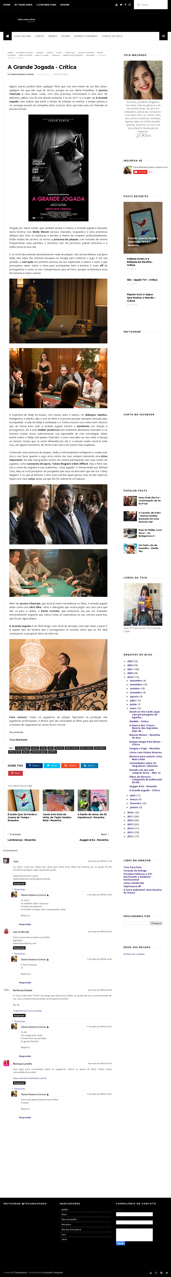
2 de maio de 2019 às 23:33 (100, 990)
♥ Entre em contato (134, 954)
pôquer (56, 55)
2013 (130, 832)
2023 (130, 661)
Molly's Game (42, 55)
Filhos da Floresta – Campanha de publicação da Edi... (145, 779)
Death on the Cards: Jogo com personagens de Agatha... (144, 714)
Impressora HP (132, 886)
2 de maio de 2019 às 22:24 (100, 932)
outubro (135, 688)
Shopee (64, 5)
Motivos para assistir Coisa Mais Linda (145, 758)
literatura (66, 1224)
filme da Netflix (69, 1219)
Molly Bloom (25, 55)
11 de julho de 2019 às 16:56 (99, 895)
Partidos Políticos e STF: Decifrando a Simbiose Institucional (138, 876)
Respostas (19, 889)
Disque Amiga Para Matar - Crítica (145, 743)
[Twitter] (121, 4)
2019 (130, 677)
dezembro (136, 680)
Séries (52, 36)
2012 (130, 836)
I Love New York (46, 5)
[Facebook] (125, 4)
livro (64, 1234)
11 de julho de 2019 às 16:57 (99, 1027)
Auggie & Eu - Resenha (143, 786)
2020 (130, 673)
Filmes (65, 36)
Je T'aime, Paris (23, 5)
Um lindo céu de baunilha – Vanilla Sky (148, 548)
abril (133, 795)
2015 (130, 824)
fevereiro (136, 803)
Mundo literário (86, 36)
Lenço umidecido (134, 883)
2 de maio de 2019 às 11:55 (100, 861)
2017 (130, 816)
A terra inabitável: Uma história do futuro (143, 891)
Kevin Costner (86, 748)
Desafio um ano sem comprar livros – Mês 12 (144, 771)
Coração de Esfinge (135, 870)
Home (6, 5)
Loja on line (22, 36)
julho (133, 700)
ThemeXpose (20, 1272)
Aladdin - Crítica (139, 721)
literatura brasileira (71, 1229)
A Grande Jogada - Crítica (144, 790)
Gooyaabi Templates (53, 1272)
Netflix (65, 1209)
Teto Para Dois (132, 867)
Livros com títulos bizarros (145, 752)
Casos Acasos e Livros (33, 895)
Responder (19, 883)
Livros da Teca (112, 36)
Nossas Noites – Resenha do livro (144, 736)
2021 (130, 669)
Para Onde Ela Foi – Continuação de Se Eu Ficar (150, 500)
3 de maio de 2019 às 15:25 (100, 1063)
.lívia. (16, 861)
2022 (130, 665)
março (134, 799)
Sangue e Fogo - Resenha (144, 748)
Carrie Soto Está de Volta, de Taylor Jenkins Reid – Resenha (57, 817)
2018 (130, 812)
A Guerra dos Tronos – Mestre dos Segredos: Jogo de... (143, 728)
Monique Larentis (22, 1063)
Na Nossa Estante (22, 990)
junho (133, 704)
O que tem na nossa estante (27, 1010)
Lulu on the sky (21, 932)
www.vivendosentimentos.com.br (30, 1078)
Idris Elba (70, 53)
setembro (136, 692)
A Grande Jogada (24, 53)
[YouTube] (117, 4)
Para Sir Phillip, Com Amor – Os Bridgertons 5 (150, 533)
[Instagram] (130, 4)
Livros (39, 36)
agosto (134, 696)
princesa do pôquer (73, 55)
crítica (50, 53)
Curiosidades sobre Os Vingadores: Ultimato (143, 764)
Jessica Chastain (86, 53)
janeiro (134, 807)
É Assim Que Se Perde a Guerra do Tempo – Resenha (22, 817)
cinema (39, 53)
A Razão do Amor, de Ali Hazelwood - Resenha (92, 816)
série (64, 1239)
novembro (136, 684)
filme (59, 53)
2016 (130, 820)
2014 (130, 828)
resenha (90, 55)
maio (133, 708)
